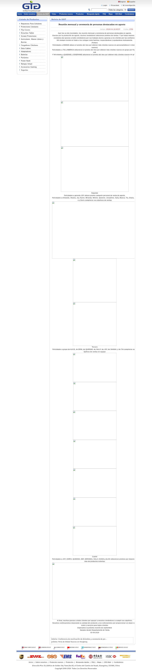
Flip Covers (25, 30)
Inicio (20, 14)
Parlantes (25, 58)
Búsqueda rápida (93, 14)
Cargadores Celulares (29, 45)
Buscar (131, 10)
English (123, 2)
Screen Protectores (28, 36)
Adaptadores (26, 51)
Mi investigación (129, 5)
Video (54, 14)
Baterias (24, 54)
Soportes (24, 70)
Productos (80, 14)
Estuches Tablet (27, 33)
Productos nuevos (66, 14)
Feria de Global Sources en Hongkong (72, 642)
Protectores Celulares (29, 27)
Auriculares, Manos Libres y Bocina (32, 40)
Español (132, 2)
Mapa (111, 14)
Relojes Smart (26, 64)
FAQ (104, 14)
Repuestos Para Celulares (31, 24)
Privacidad (115, 5)
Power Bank (26, 61)
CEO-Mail (118, 14)
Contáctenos (129, 14)
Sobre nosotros (29, 14)
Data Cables (26, 48)
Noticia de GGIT (43, 14)
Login (105, 5)
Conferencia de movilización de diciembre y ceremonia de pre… (82, 639)
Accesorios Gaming (29, 67)
